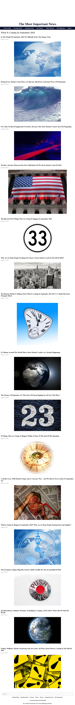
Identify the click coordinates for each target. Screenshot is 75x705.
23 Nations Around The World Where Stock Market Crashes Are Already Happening (30, 352)
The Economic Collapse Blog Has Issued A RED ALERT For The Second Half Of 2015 (31, 569)
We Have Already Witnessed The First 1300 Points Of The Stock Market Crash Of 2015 (31, 165)
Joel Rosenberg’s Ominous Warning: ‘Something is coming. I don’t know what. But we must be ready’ (35, 611)
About (36, 697)
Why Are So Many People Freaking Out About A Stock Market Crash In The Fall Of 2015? (32, 258)
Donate (69, 28)
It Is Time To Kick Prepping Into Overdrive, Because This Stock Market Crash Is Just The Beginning (36, 126)
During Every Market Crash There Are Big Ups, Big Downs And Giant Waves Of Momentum (33, 82)
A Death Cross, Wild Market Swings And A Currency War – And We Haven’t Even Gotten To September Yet (37, 479)
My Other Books (18, 28)
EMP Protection (50, 28)
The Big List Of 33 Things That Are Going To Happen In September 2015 (26, 219)
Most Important (61, 28)
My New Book (7, 28)
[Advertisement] (37, 11)
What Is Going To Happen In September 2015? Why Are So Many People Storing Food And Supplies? (36, 525)
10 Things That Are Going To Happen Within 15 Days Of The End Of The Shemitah (30, 436)
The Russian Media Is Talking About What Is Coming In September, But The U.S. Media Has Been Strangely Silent (35, 295)
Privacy (42, 697)
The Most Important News (37, 24)
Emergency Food (29, 28)
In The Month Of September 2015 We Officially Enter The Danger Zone (26, 37)
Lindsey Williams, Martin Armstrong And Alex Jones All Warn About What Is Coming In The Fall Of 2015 (36, 649)
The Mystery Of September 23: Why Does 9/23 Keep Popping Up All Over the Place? (30, 395)
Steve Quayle (40, 28)
